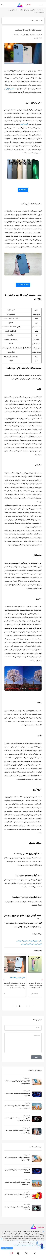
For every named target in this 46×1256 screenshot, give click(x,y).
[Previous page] (4, 980)
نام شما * (37, 1028)
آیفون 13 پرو (23, 189)
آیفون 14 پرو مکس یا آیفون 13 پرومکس (31, 944)
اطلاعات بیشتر (7, 1248)
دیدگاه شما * (36, 1035)
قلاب (43, 1232)
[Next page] (42, 980)
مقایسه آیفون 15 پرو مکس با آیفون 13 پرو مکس (29, 941)
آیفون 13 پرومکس (23, 284)
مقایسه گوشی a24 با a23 (14, 978)
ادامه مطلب (30, 994)
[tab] (13, 1006)
